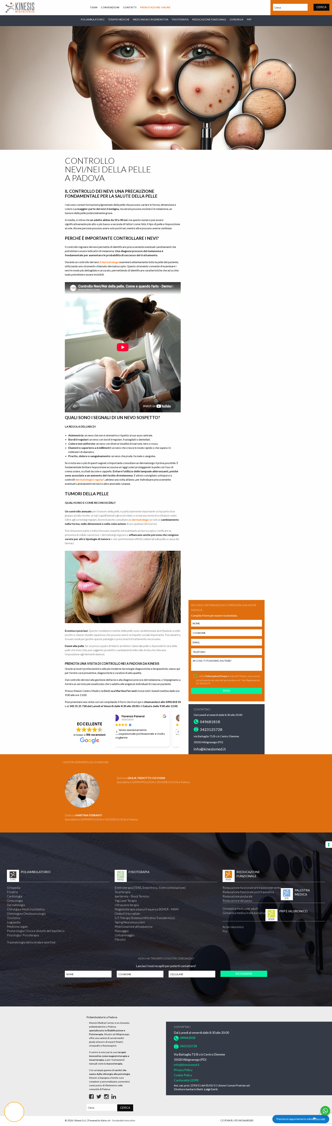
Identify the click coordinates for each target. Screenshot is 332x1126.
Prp (225, 931)
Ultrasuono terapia (127, 905)
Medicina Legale (17, 926)
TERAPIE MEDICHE (119, 19)
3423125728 (210, 729)
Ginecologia (15, 900)
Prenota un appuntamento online (294, 1119)
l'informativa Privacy (216, 676)
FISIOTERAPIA (180, 19)
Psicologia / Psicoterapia (23, 935)
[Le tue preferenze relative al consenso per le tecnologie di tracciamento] (328, 844)
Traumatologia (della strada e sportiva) (31, 942)
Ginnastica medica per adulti (240, 908)
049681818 (209, 721)
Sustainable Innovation (123, 1120)
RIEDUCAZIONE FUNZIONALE (209, 19)
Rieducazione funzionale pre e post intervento (252, 888)
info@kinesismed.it (210, 749)
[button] (178, 731)
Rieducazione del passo (237, 900)
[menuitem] (93, 7)
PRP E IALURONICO (293, 911)
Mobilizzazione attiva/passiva (133, 926)
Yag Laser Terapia (126, 900)
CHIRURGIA (236, 19)
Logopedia (13, 922)
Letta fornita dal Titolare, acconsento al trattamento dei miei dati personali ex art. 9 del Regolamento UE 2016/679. (228, 680)
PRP (249, 19)
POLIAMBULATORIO (92, 19)
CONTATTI (130, 7)
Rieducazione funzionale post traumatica (248, 892)
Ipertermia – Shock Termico (132, 896)
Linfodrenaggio (124, 935)
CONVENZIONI (110, 7)
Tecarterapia (122, 892)
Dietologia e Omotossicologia (26, 913)
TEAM (93, 7)
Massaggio (122, 931)
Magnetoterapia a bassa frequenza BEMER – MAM (146, 909)
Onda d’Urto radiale (127, 913)
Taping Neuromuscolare (130, 922)
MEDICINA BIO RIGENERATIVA (150, 19)
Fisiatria (12, 892)
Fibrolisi (120, 939)
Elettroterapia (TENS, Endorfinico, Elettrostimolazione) (150, 888)
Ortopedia (13, 888)
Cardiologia (14, 896)
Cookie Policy (183, 1075)
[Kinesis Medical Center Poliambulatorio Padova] (19, 7)
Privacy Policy (183, 1070)
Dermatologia (16, 905)
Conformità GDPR (186, 1080)
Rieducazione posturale (237, 896)
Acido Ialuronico (233, 927)
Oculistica (13, 918)
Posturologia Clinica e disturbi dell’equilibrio (35, 931)
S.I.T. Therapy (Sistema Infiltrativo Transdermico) (145, 918)
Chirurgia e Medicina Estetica (26, 909)
